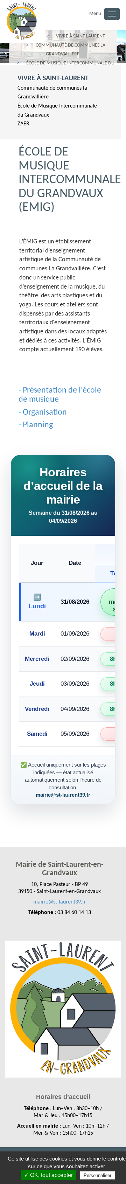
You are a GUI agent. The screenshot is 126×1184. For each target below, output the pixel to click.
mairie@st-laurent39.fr (59, 902)
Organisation (45, 412)
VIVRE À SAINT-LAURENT (53, 78)
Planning (38, 425)
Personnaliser (97, 1175)
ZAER (23, 124)
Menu (95, 13)
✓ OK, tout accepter (48, 1175)
